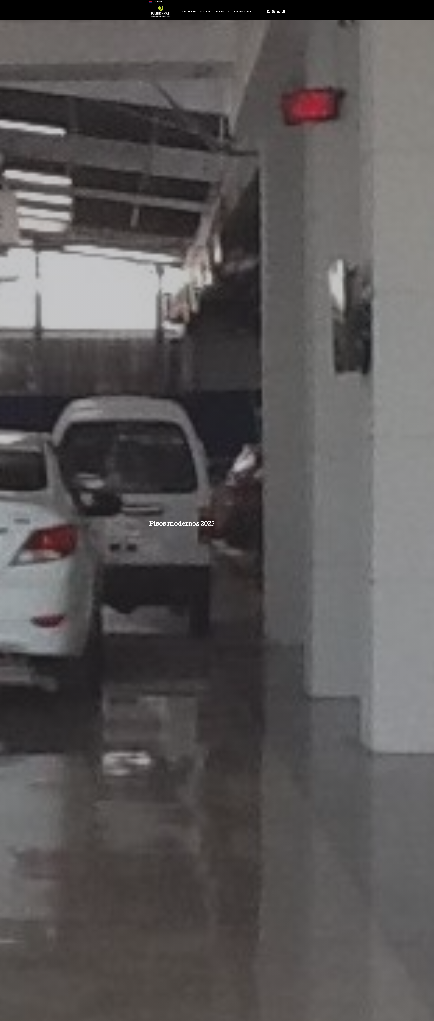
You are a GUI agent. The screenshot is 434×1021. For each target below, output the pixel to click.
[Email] (278, 11)
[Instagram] (273, 11)
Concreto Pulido (189, 11)
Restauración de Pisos (242, 11)
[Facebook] (269, 11)
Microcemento (206, 11)
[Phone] (283, 11)
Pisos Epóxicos (222, 11)
